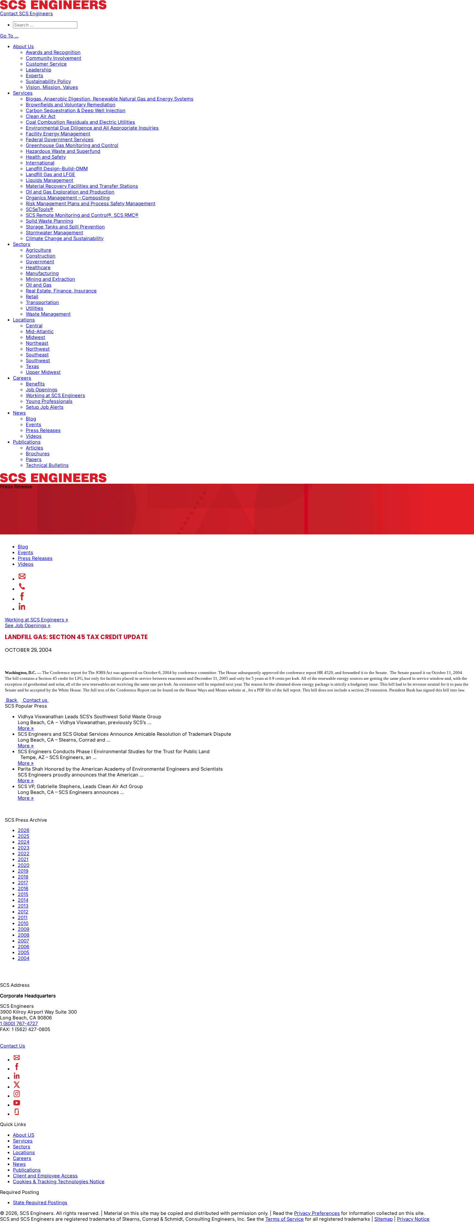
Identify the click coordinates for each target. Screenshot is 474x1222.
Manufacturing (42, 273)
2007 (23, 941)
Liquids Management (49, 180)
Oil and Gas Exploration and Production (70, 192)
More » (26, 728)
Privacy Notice (413, 1219)
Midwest (35, 337)
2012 (23, 912)
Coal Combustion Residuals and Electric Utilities (80, 122)
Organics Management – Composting (68, 198)
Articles (34, 448)
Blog (31, 419)
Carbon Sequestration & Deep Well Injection (75, 110)
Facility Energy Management (58, 134)
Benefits (35, 384)
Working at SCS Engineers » (36, 620)
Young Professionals (49, 401)
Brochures (38, 454)
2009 (23, 929)
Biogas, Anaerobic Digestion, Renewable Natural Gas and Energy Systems (109, 99)
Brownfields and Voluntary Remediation (70, 105)
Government (40, 262)
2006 (23, 947)
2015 (23, 894)
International (40, 163)
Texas (32, 366)
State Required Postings (40, 1203)
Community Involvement (53, 58)
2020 (23, 865)
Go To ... (9, 36)
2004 (23, 958)
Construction (40, 256)
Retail (32, 297)
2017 (23, 883)
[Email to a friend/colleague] (22, 579)
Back (11, 700)
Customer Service (46, 64)
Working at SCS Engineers (55, 395)
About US (23, 1135)
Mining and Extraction (50, 279)
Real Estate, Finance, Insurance (61, 291)
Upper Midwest (43, 372)
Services (23, 93)
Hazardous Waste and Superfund (63, 151)
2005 (23, 952)
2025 (23, 836)
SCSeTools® (39, 209)
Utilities (34, 308)
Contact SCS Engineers (26, 13)
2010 (23, 923)
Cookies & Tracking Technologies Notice (58, 1182)
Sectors (21, 244)
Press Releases (43, 430)
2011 (22, 918)
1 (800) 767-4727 (19, 1024)
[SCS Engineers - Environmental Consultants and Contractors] (53, 8)
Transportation (42, 302)
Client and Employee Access (45, 1176)
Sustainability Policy (48, 81)
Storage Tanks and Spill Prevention (65, 227)
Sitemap (383, 1219)
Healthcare (38, 267)
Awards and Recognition (53, 52)
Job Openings (41, 390)
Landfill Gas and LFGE (50, 174)
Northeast (37, 343)
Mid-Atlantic (40, 331)
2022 (23, 854)
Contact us (35, 700)
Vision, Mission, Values (52, 87)
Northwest (38, 349)
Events (33, 424)
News (19, 413)
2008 (23, 935)
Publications (27, 442)
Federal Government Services (60, 139)
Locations (24, 320)
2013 (23, 906)
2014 (23, 900)
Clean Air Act (40, 116)
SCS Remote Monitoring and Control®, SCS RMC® (82, 215)
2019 (23, 871)
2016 (23, 888)
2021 (23, 859)
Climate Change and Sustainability (65, 238)
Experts (34, 76)
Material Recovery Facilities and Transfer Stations (82, 186)
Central (34, 326)
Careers (22, 378)
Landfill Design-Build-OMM (57, 169)
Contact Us (12, 1046)
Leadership (38, 70)
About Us (23, 46)
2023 (23, 848)
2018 (23, 877)
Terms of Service (284, 1219)
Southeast (37, 355)
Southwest (38, 360)
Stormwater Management (54, 233)
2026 (23, 830)
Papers (34, 459)
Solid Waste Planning (49, 221)
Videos (34, 436)
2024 (23, 842)
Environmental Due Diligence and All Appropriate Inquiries (92, 128)
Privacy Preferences (317, 1213)
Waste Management (48, 314)
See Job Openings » (28, 625)
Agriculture (38, 250)
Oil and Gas (39, 285)
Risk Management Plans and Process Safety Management (90, 203)
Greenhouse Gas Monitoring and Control (72, 145)
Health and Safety (46, 157)
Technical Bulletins (47, 465)
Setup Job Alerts (45, 407)
